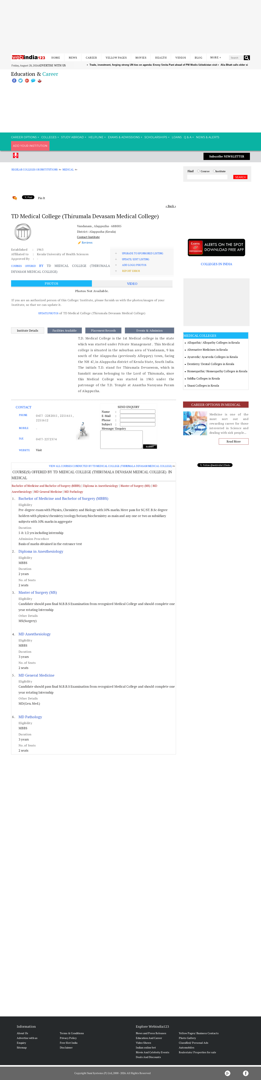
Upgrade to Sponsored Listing (142, 253)
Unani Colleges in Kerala (203, 385)
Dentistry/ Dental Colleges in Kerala (210, 364)
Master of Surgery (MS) (136, 486)
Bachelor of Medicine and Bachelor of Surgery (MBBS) (46, 486)
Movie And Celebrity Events (152, 1052)
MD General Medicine (48, 492)
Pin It (41, 198)
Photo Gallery (187, 1038)
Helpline (95, 137)
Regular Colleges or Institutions (34, 169)
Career (91, 57)
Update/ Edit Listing (135, 259)
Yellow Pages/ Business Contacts (199, 1033)
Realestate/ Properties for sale (197, 1052)
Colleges (49, 137)
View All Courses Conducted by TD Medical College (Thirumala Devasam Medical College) (110, 466)
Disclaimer (66, 1047)
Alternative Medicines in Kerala (207, 349)
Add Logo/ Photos (134, 265)
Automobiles (186, 1047)
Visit (39, 450)
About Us (22, 1033)
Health (161, 57)
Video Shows (143, 1042)
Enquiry (21, 1042)
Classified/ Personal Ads (193, 1042)
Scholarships (155, 137)
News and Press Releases (151, 1033)
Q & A (187, 137)
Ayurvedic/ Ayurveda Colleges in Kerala (212, 357)
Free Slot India (68, 1042)
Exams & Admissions (124, 137)
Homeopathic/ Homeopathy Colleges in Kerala (217, 371)
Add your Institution (30, 146)
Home (55, 57)
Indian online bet (146, 1047)
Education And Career (149, 1038)
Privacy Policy (68, 1038)
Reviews (87, 242)
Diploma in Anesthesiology (100, 486)
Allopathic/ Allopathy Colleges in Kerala (213, 342)
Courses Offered (23, 266)
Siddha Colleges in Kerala (203, 378)
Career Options (24, 137)
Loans (177, 137)
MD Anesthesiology (35, 634)
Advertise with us (52, 65)
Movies (140, 57)
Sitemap (22, 1047)
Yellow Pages (116, 57)
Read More (234, 441)
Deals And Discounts (148, 1057)
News (73, 57)
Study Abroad (72, 137)
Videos (180, 57)
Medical (68, 169)
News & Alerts (207, 137)
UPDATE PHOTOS (48, 313)
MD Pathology (73, 492)
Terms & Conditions (72, 1033)
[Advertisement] (130, 26)
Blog (198, 57)
